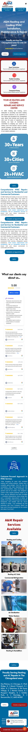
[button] (26, 4)
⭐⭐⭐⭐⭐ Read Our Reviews (14, 48)
